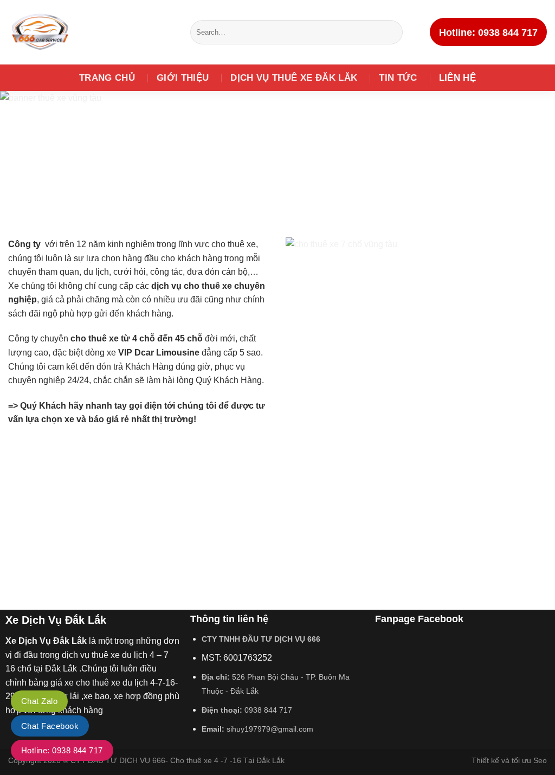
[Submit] (393, 32)
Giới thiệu (183, 78)
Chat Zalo (39, 701)
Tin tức (398, 78)
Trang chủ (107, 78)
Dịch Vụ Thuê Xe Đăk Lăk (293, 78)
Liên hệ (457, 78)
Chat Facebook (50, 726)
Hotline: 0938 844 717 (62, 750)
